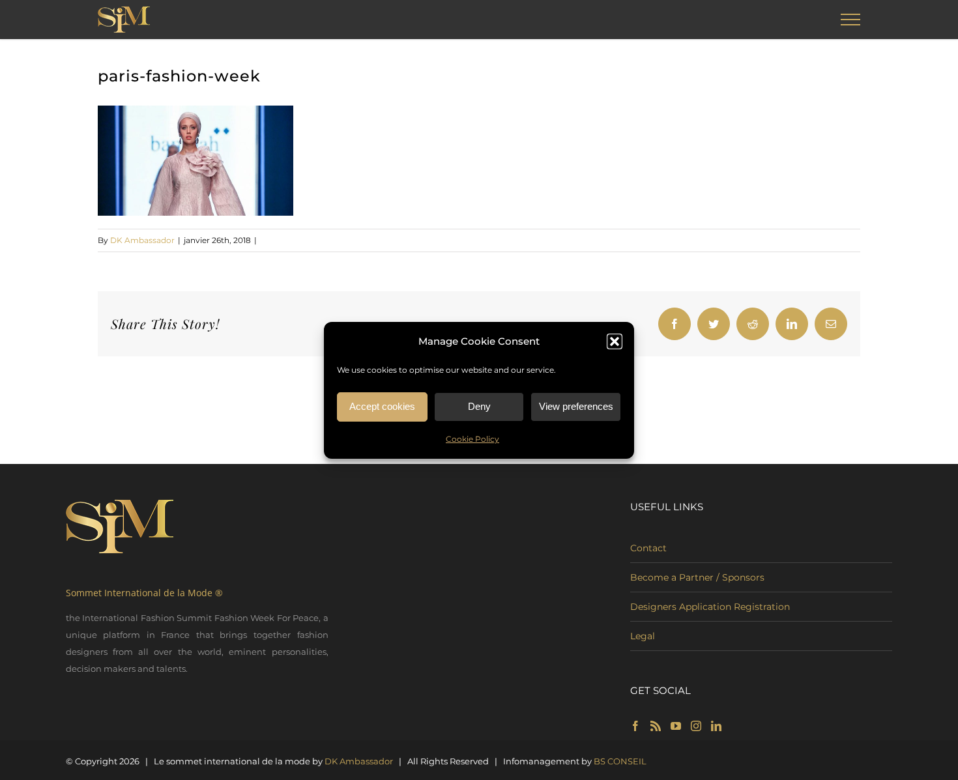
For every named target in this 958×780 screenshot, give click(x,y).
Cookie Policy (472, 439)
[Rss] (655, 726)
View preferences (576, 406)
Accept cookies (382, 406)
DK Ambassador (142, 240)
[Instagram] (696, 726)
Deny (479, 406)
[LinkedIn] (716, 726)
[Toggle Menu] (851, 19)
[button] (614, 341)
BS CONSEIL (620, 761)
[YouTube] (676, 726)
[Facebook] (635, 726)
